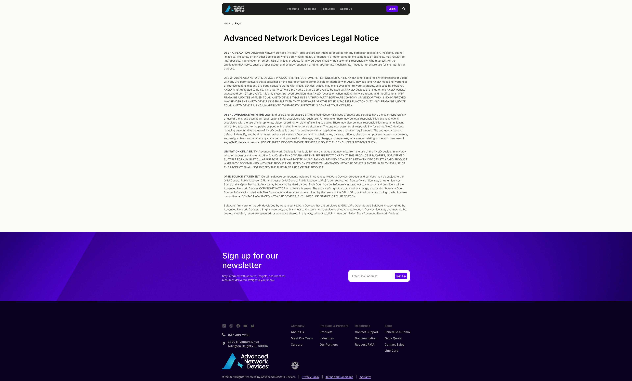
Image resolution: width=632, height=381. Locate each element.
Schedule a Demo (397, 332)
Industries (327, 338)
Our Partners (329, 344)
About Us (297, 332)
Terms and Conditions (339, 377)
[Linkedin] (224, 326)
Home (227, 23)
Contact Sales (394, 344)
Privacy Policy (310, 377)
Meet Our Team (302, 338)
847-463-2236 (239, 335)
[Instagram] (231, 326)
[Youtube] (245, 326)
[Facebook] (238, 326)
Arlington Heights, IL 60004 (248, 346)
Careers (296, 344)
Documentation (366, 338)
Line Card (391, 350)
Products (326, 332)
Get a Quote (393, 338)
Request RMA (364, 344)
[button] (404, 8)
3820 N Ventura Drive (243, 341)
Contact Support (366, 332)
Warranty (365, 377)
